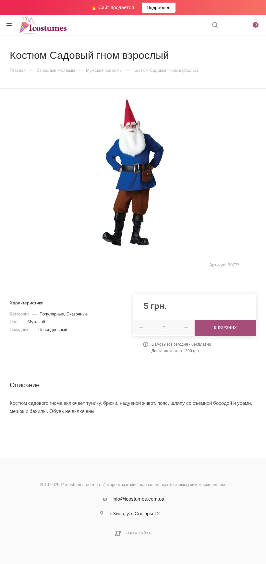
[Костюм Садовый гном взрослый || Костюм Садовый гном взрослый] (133, 172)
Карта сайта (138, 533)
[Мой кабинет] (230, 25)
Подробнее (159, 7)
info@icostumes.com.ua (138, 499)
